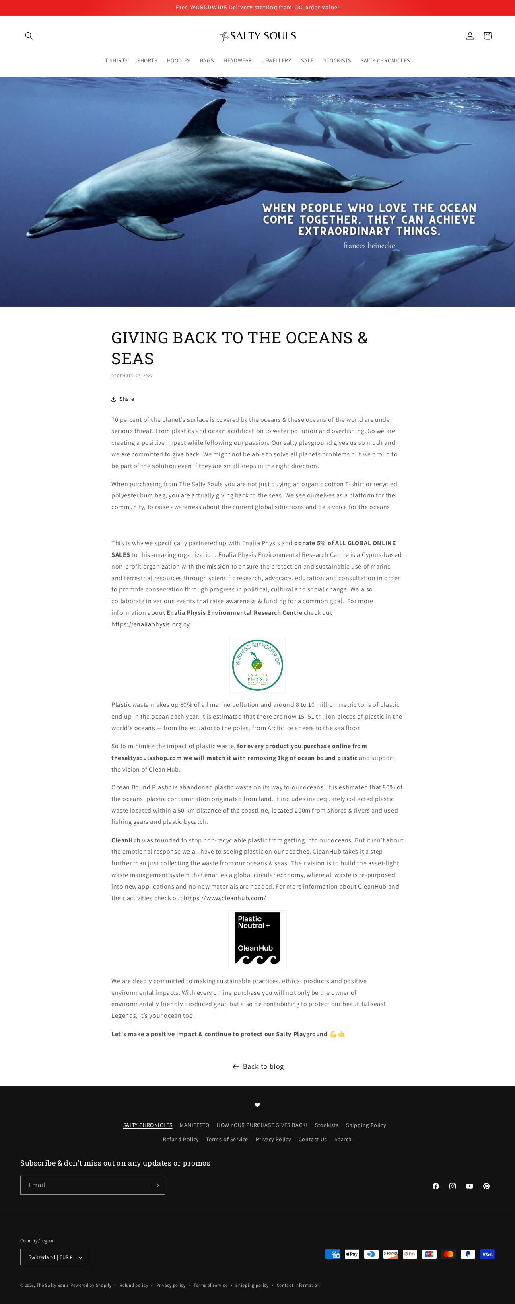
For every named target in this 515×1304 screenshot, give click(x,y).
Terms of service (210, 1285)
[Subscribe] (156, 1185)
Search (343, 1139)
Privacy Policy (273, 1139)
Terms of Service (227, 1139)
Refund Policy (181, 1139)
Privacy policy (171, 1285)
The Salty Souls (53, 1285)
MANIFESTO (194, 1124)
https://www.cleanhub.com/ (225, 898)
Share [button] (126, 399)
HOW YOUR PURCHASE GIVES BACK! (262, 1124)
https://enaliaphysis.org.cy (150, 624)
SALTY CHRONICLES (148, 1124)
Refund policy (133, 1285)
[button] (29, 36)
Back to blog (263, 1066)
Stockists (326, 1124)
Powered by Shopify (91, 1285)
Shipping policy (252, 1285)
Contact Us (313, 1139)
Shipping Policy (366, 1124)
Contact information (298, 1285)
